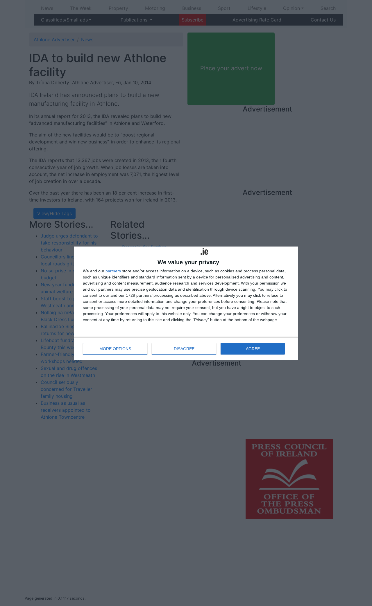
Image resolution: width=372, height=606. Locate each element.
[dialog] (186, 303)
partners (113, 271)
